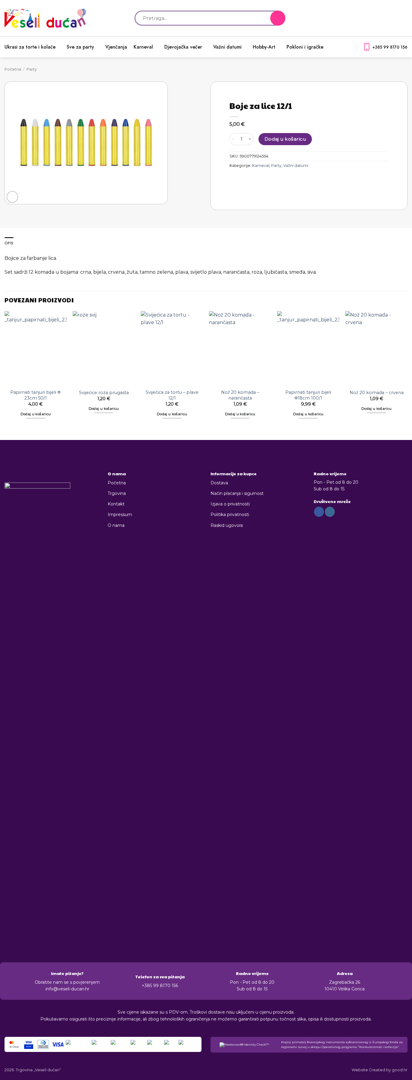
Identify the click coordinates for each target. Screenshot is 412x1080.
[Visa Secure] (28, 1044)
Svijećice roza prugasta (104, 392)
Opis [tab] (9, 243)
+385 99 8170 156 (389, 47)
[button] (404, 18)
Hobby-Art (264, 46)
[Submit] (277, 18)
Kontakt (116, 504)
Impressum (120, 514)
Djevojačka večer (183, 46)
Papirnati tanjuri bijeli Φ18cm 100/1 (308, 395)
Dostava (219, 483)
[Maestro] (100, 1044)
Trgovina (117, 493)
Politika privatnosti (230, 514)
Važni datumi (227, 46)
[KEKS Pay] (170, 1044)
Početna (13, 69)
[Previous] (4, 370)
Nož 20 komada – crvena (377, 392)
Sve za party (80, 46)
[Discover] (120, 1044)
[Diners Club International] (43, 1044)
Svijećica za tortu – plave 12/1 (172, 395)
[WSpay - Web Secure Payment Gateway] (188, 1044)
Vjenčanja (116, 46)
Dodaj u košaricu (285, 139)
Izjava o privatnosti (230, 504)
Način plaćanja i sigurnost (237, 493)
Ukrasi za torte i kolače (30, 46)
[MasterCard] (78, 1044)
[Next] (407, 370)
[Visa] (57, 1044)
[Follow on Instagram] (330, 512)
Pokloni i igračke (305, 46)
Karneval (143, 46)
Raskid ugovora (227, 525)
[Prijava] (394, 18)
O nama (116, 525)
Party (32, 69)
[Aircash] (138, 1044)
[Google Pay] (155, 1044)
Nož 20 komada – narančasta (240, 395)
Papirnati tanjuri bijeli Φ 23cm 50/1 (35, 395)
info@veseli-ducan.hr (67, 989)
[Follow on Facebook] (319, 512)
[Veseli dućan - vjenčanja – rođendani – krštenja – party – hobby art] (45, 18)
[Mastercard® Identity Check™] (14, 1044)
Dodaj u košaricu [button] (36, 414)
